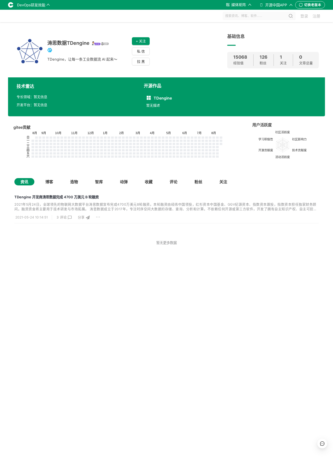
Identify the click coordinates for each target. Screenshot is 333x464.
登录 (304, 16)
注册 (316, 16)
